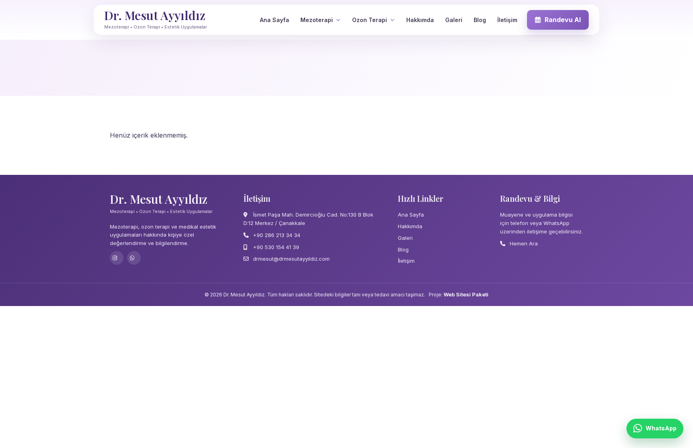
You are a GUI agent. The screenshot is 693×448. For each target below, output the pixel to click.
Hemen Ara (523, 243)
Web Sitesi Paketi (466, 294)
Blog (480, 19)
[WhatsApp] (134, 258)
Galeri (453, 19)
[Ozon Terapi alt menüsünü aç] (392, 19)
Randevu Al (563, 20)
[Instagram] (117, 258)
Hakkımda (420, 19)
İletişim (507, 19)
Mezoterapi (316, 19)
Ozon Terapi (369, 19)
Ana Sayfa (274, 19)
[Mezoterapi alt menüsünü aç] (338, 19)
